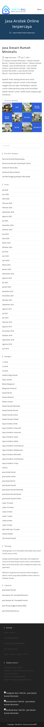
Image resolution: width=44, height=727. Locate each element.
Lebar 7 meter (7, 516)
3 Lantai (5, 371)
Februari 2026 (7, 203)
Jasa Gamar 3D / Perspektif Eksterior (15, 595)
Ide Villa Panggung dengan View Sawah (16, 176)
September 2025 (8, 212)
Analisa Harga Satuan (10, 375)
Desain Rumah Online (19, 63)
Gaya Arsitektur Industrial (11, 428)
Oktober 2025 (7, 207)
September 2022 (8, 274)
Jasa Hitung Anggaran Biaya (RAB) (14, 606)
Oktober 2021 (7, 300)
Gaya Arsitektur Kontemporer (13, 446)
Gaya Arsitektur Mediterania (12, 450)
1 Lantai (5, 362)
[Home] (10, 33)
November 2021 (8, 296)
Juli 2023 (5, 252)
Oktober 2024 (7, 229)
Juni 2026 (5, 194)
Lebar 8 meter (7, 520)
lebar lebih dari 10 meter (11, 529)
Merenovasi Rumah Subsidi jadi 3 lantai (16, 163)
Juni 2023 (5, 256)
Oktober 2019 (7, 322)
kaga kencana (10, 57)
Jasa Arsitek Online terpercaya (24, 33)
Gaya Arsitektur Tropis (10, 463)
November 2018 (8, 331)
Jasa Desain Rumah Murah (11, 494)
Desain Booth (7, 393)
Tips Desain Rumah (9, 538)
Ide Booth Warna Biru (10, 168)
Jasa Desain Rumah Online (20, 73)
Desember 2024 (7, 225)
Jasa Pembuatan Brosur (10, 611)
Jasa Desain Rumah (17, 68)
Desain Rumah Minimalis (15, 60)
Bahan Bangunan (8, 384)
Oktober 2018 (7, 335)
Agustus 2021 (7, 309)
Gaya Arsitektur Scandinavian (12, 459)
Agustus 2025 (7, 216)
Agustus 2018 (7, 344)
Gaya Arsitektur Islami (10, 437)
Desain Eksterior (8, 397)
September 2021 (8, 304)
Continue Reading (13, 101)
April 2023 (5, 260)
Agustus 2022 (7, 278)
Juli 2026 (5, 190)
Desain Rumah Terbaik (10, 419)
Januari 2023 (6, 269)
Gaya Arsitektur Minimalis (11, 454)
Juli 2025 (5, 221)
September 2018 (8, 340)
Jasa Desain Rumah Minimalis (16, 50)
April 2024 (5, 238)
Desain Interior (7, 402)
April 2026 (5, 199)
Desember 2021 (7, 291)
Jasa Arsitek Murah (18, 66)
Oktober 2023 (7, 247)
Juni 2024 (5, 234)
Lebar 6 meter (7, 512)
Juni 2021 (5, 318)
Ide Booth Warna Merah (11, 172)
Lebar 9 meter (7, 525)
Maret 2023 (6, 265)
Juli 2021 (5, 313)
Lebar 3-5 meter (8, 507)
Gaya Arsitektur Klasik (10, 441)
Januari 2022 (6, 287)
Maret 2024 (6, 243)
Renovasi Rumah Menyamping (13, 159)
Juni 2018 (5, 349)
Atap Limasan (7, 380)
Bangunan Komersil (9, 388)
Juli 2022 (5, 282)
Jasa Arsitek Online (9, 476)
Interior (5, 468)
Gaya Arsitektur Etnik (9, 424)
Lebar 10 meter (7, 503)
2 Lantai (5, 366)
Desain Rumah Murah (10, 410)
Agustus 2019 (7, 326)
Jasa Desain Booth (8, 481)
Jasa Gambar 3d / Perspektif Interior (15, 600)
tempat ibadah (7, 534)
